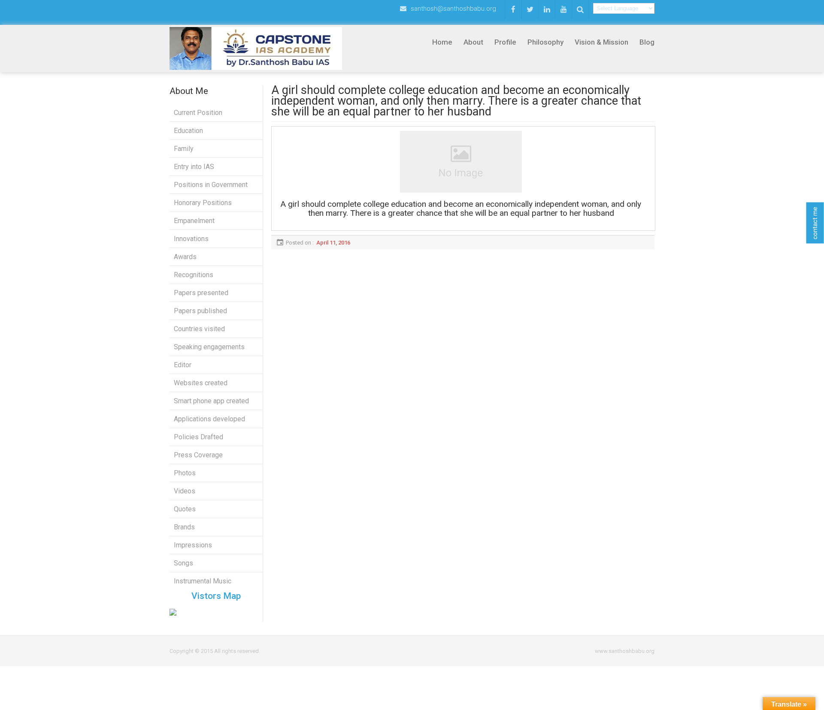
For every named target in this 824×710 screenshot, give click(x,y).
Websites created (200, 383)
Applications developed (209, 419)
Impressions (193, 545)
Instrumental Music (202, 581)
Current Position (198, 113)
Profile (505, 42)
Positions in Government (211, 185)
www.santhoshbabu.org (624, 651)
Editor (182, 365)
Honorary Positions (203, 203)
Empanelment (194, 221)
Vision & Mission (601, 42)
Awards (185, 257)
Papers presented (201, 293)
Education (188, 131)
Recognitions (193, 275)
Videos (184, 491)
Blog (646, 42)
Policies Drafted (198, 437)
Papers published (200, 311)
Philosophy (545, 42)
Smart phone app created (211, 401)
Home (442, 42)
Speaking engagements (209, 347)
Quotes (185, 509)
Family (184, 149)
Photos (185, 473)
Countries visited (199, 329)
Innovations (191, 239)
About (473, 42)
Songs (183, 563)
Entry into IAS (194, 167)
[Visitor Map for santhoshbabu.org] (216, 612)
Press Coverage (198, 455)
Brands (184, 527)
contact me (815, 222)
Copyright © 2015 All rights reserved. (215, 651)
